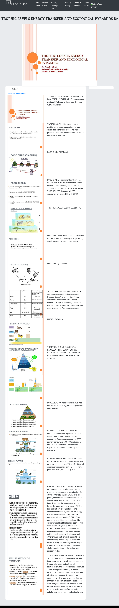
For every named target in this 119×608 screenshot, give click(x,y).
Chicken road (45, 4)
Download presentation (16, 94)
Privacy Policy (68, 4)
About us (38, 4)
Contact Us (86, 4)
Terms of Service (77, 4)
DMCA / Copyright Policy (54, 5)
